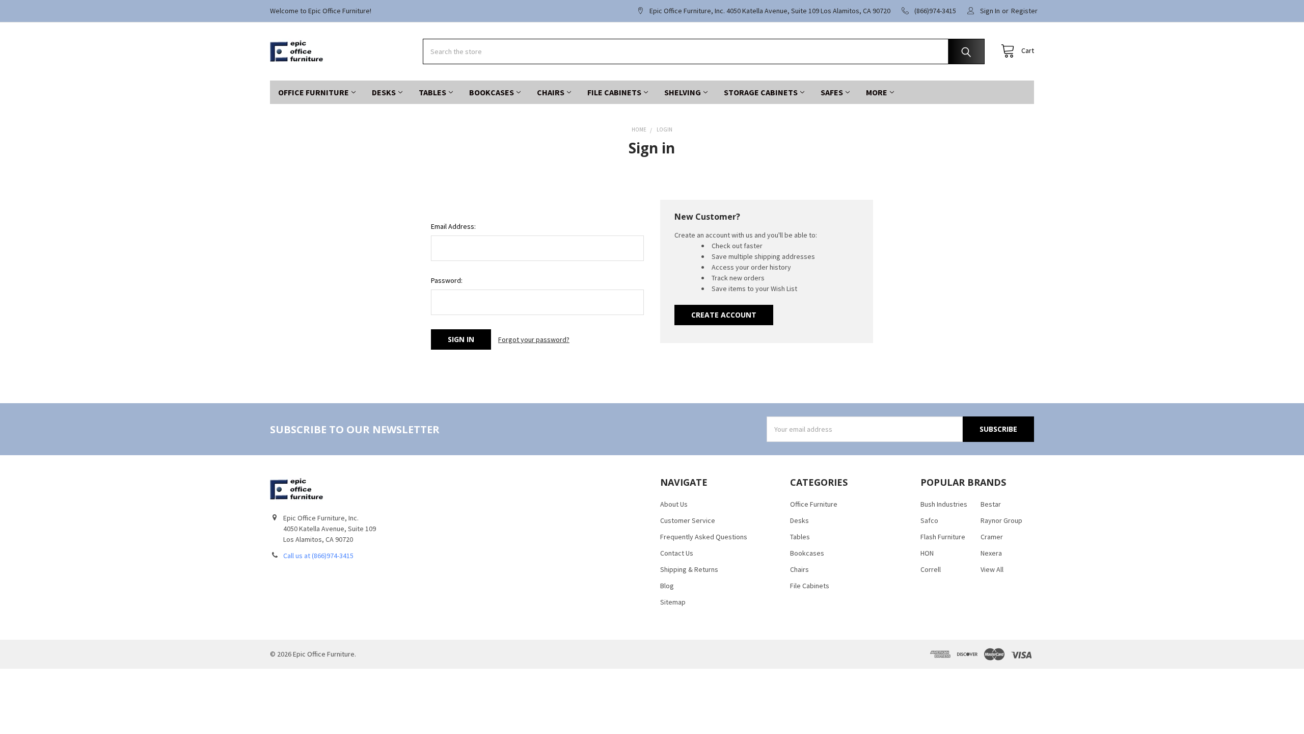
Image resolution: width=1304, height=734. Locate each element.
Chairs (550, 92)
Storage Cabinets (761, 92)
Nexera (991, 553)
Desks (384, 92)
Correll (930, 569)
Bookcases (491, 92)
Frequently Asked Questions (703, 536)
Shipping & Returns (689, 569)
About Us (674, 504)
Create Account (723, 315)
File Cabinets (614, 92)
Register (1024, 10)
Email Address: (453, 226)
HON (927, 553)
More (876, 92)
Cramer (992, 536)
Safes (832, 92)
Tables (432, 92)
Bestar (991, 504)
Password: (447, 280)
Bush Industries (943, 504)
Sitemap (673, 602)
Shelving (682, 92)
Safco (929, 520)
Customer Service (687, 520)
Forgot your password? (533, 339)
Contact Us (676, 553)
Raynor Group (1001, 520)
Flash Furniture (942, 536)
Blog (667, 585)
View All (992, 569)
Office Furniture (313, 92)
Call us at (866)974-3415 (318, 555)
